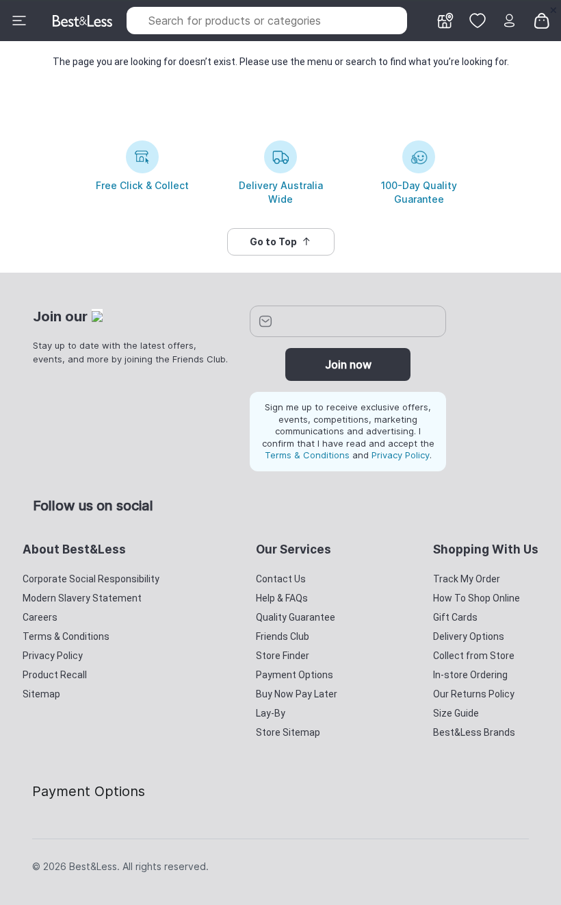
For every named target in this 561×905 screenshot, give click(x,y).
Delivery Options (468, 636)
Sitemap (41, 694)
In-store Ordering (470, 674)
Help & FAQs (282, 598)
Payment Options (294, 674)
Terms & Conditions (307, 454)
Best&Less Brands (474, 732)
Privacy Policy (400, 454)
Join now (348, 364)
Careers (40, 617)
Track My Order (466, 578)
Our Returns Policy (473, 694)
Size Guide (456, 713)
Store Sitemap (288, 732)
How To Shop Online (476, 598)
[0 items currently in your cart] (542, 19)
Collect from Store (473, 655)
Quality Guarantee (295, 617)
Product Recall (55, 674)
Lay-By (270, 713)
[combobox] (267, 20)
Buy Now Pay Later (296, 694)
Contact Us (281, 578)
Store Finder (282, 655)
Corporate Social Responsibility (91, 578)
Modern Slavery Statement (82, 598)
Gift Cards (455, 617)
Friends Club (282, 636)
